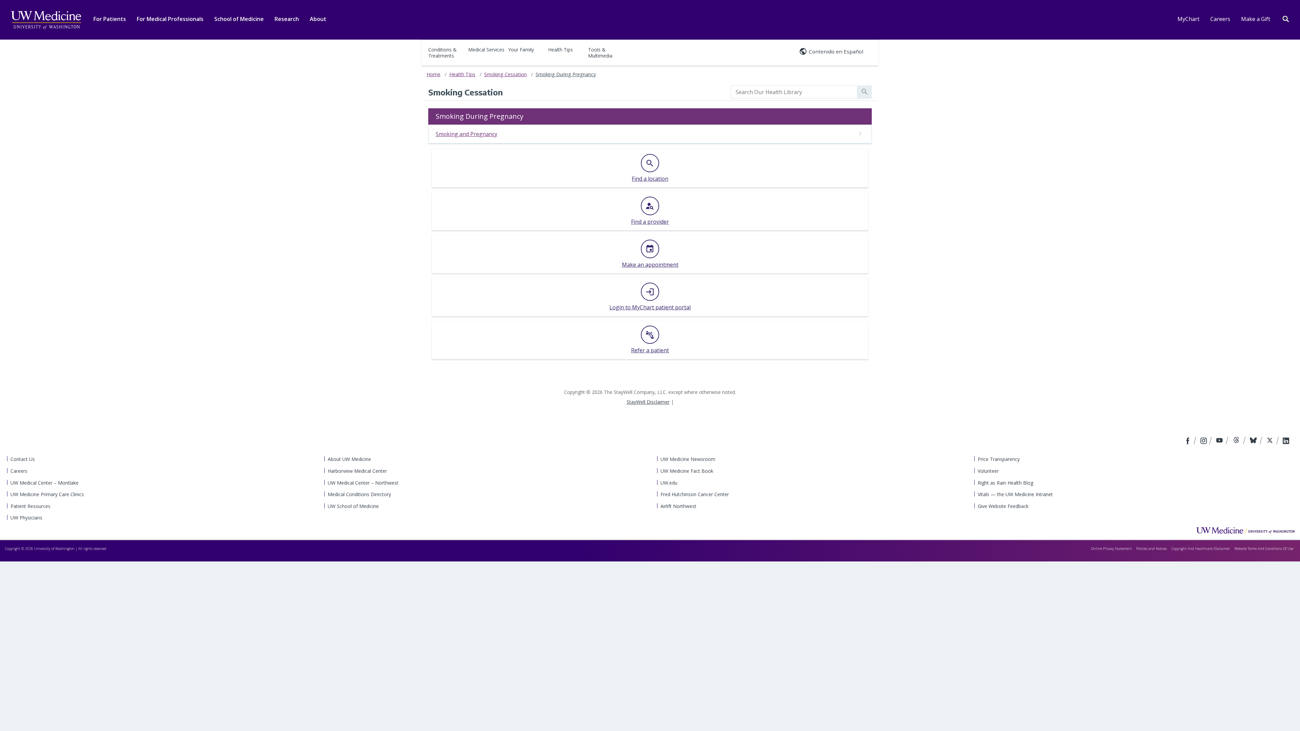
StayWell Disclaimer (648, 402)
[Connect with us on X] (1270, 441)
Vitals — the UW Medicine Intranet (1015, 494)
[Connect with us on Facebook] (1189, 441)
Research (287, 19)
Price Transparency (999, 459)
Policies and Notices (1151, 548)
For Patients (109, 19)
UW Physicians (26, 517)
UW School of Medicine (353, 506)
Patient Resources (30, 506)
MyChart (1188, 19)
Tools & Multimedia (600, 52)
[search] (794, 92)
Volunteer (988, 471)
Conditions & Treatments (442, 52)
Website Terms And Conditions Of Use (1263, 548)
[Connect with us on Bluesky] (1254, 441)
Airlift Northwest (678, 506)
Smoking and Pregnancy (466, 134)
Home (433, 74)
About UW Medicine (349, 459)
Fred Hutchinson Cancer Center (694, 494)
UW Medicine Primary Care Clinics (47, 494)
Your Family (521, 49)
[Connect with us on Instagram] (1204, 441)
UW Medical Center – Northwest (363, 483)
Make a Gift (1255, 19)
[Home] (1245, 530)
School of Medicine (239, 19)
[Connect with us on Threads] (1237, 441)
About (318, 19)
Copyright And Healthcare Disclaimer (1200, 548)
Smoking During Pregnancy (566, 74)
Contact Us (22, 459)
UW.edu (668, 483)
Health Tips (560, 49)
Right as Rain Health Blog (1005, 483)
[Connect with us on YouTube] (1220, 441)
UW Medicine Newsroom (687, 459)
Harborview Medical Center (357, 471)
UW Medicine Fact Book (686, 471)
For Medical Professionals (170, 19)
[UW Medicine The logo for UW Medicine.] (46, 20)
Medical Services (486, 49)
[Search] (1285, 18)
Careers (1220, 19)
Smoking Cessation (505, 74)
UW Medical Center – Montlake (44, 483)
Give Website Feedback (1003, 506)
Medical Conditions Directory (359, 494)
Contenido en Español (836, 51)
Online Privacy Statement (1111, 548)
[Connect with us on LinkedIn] (1286, 441)
